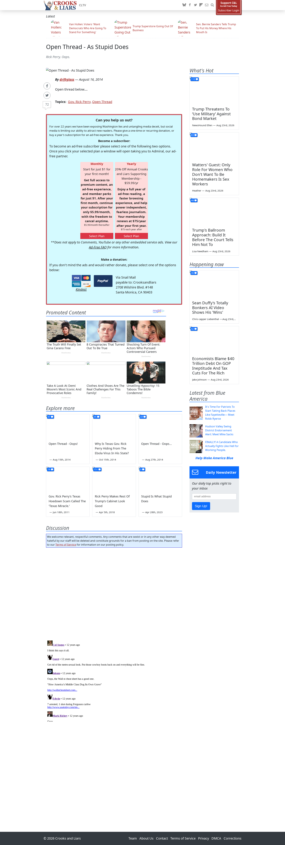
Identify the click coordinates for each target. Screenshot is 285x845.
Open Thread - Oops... (156, 444)
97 (49, 416)
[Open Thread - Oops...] (160, 426)
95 (95, 416)
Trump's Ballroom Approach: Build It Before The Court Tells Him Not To (212, 237)
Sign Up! (201, 506)
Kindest (81, 289)
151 (96, 469)
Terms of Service (65, 544)
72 (47, 104)
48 (192, 200)
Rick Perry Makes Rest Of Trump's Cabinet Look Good (112, 501)
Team (132, 838)
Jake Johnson (199, 379)
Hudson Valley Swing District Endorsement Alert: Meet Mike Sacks (219, 430)
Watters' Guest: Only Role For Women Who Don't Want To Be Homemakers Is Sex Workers (212, 174)
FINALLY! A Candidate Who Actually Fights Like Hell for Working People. (222, 446)
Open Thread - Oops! (63, 444)
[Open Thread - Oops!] (67, 426)
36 (192, 272)
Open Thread (102, 101)
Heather (196, 190)
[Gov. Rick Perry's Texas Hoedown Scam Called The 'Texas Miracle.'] (67, 479)
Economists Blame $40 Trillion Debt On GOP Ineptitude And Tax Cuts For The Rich (213, 365)
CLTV (82, 5)
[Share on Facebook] (47, 85)
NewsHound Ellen (202, 125)
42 (192, 328)
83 (192, 135)
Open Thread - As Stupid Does (87, 47)
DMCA (216, 838)
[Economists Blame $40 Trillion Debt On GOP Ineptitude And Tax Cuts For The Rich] (214, 340)
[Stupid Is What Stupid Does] (160, 479)
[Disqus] (114, 680)
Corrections (232, 838)
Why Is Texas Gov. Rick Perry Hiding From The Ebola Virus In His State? (112, 448)
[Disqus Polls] (114, 593)
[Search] (212, 5)
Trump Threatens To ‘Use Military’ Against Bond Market (211, 113)
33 (141, 416)
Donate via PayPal (103, 281)
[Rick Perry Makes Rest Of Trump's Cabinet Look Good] (114, 479)
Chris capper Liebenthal (205, 319)
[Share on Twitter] (47, 95)
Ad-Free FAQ (98, 247)
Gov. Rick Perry (79, 101)
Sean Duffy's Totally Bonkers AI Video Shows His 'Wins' (210, 307)
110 (193, 79)
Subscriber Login (228, 10)
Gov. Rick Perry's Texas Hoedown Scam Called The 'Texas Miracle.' (67, 501)
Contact (162, 838)
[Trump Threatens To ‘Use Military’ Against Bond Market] (214, 90)
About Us (146, 838)
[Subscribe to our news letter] (207, 5)
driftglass (67, 79)
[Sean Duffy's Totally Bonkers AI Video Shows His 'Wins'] (214, 284)
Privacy (203, 838)
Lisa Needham (200, 251)
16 (49, 469)
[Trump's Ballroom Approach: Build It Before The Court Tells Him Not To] (214, 211)
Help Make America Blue (214, 458)
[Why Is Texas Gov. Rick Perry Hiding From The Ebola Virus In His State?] (114, 426)
